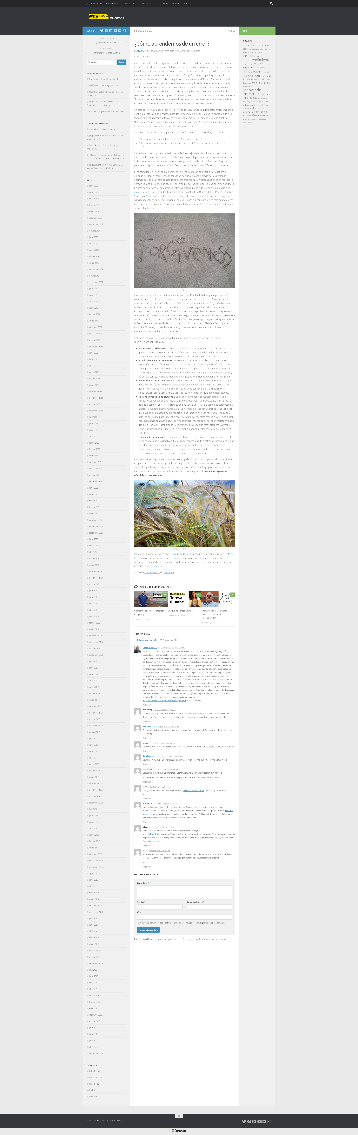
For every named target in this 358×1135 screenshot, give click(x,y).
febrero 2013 (94, 1002)
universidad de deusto (258, 119)
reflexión (255, 115)
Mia (144, 850)
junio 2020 (93, 539)
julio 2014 (93, 918)
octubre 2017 (94, 719)
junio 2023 (93, 353)
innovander (251, 75)
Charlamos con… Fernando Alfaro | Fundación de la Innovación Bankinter (214, 614)
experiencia (258, 63)
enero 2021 (94, 513)
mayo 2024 (93, 295)
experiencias (251, 67)
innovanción (266, 72)
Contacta (187, 3)
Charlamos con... (250, 52)
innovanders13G (248, 87)
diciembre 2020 (95, 520)
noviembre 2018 (96, 642)
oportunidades (248, 108)
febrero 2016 (94, 841)
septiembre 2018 (96, 655)
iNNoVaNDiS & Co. (143, 30)
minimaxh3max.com (97, 164)
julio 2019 (93, 590)
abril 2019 (93, 610)
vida (250, 122)
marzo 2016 (94, 835)
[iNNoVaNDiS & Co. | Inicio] (106, 17)
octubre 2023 (94, 340)
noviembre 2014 (96, 912)
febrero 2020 (94, 558)
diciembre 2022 (95, 391)
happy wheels (176, 717)
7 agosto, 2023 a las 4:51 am (168, 726)
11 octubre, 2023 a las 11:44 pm (163, 743)
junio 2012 (93, 1034)
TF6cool (92, 155)
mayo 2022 (93, 430)
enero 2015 (94, 899)
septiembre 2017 (96, 725)
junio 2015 (93, 879)
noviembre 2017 (96, 712)
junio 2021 (93, 487)
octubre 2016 (94, 796)
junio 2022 (93, 423)
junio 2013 (93, 976)
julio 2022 (93, 417)
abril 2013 (93, 989)
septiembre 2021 (96, 481)
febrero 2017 (94, 770)
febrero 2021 (94, 507)
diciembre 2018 (95, 635)
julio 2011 (93, 1040)
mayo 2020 (93, 545)
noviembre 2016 (96, 790)
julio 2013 (93, 969)
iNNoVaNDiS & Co (113, 3)
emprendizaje (247, 64)
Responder (147, 705)
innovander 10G (263, 79)
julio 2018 (93, 661)
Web (139, 912)
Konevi (184, 549)
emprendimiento (256, 59)
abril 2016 (93, 828)
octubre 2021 (94, 475)
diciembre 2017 (95, 706)
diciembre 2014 (95, 905)
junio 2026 (93, 185)
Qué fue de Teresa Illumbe (180, 610)
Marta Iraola (264, 101)
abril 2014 (93, 931)
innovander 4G (250, 79)
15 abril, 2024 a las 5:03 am (160, 787)
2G (246, 45)
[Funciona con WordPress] (98, 1120)
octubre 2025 (94, 230)
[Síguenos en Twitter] (101, 30)
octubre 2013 (94, 957)
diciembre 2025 (95, 218)
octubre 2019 (94, 584)
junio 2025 (93, 237)
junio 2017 (93, 745)
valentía (246, 123)
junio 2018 (93, 667)
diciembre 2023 (95, 327)
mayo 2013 (93, 982)
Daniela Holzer (152, 572)
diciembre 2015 (95, 854)
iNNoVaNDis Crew (253, 94)
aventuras (254, 49)
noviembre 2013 (96, 950)
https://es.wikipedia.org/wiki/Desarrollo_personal (164, 700)
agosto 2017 (94, 732)
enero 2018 (94, 700)
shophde (93, 129)
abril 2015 (93, 886)
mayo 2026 (93, 192)
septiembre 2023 (96, 346)
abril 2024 (93, 301)
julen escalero (254, 101)
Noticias (175, 3)
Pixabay (193, 549)
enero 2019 (94, 629)
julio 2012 (93, 1027)
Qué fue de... (261, 111)
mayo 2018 (93, 674)
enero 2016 (94, 847)
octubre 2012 (94, 1021)
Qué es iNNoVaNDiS (93, 3)
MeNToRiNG (162, 3)
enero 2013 (94, 1008)
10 (234, 30)
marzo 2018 (94, 687)
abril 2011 (93, 1047)
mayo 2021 (93, 494)
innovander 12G (249, 83)
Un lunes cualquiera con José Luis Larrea (106, 111)
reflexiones (247, 115)
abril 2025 (93, 243)
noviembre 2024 (96, 269)
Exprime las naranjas (108, 129)
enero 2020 (94, 565)
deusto (248, 56)
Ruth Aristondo (177, 553)
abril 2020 (93, 552)
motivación (263, 105)
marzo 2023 (94, 372)
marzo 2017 (94, 764)
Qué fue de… (147, 3)
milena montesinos (250, 105)
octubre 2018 (94, 648)
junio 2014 (93, 924)
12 (166, 594)
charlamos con (264, 49)
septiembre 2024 (96, 282)
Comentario (143, 883)
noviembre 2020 (96, 526)
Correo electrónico (195, 902)
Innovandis (143, 51)
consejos (260, 52)
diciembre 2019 (95, 571)
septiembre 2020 (96, 532)
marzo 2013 (94, 995)
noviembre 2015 (96, 860)
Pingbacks (169, 639)
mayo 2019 (93, 603)
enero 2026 (94, 211)
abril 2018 (93, 680)
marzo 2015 (94, 892)
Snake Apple (94, 145)
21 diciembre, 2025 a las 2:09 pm (163, 827)
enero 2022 (94, 455)
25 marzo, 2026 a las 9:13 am (159, 850)
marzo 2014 (94, 937)
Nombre (141, 902)
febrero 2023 (94, 378)
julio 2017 (93, 738)
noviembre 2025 (96, 224)
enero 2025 (94, 263)
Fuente (184, 290)
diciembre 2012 (95, 1014)
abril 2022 (93, 436)
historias (263, 68)
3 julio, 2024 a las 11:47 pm (167, 803)
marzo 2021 (94, 500)
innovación (252, 71)
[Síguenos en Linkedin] (110, 30)
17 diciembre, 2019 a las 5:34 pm (173, 648)
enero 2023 (94, 385)
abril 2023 (93, 365)
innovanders (262, 82)
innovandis (252, 89)
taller (261, 115)
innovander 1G (266, 76)
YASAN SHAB (147, 769)
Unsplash (169, 572)
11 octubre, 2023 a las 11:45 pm (171, 756)
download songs (149, 756)
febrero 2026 (94, 205)
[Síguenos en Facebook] (106, 30)
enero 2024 (94, 320)
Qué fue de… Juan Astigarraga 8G (103, 85)
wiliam (145, 743)
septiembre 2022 (96, 410)
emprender (258, 56)
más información (153, 566)
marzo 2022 (94, 442)
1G (244, 45)
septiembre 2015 (96, 867)
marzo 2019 (94, 616)
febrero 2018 (94, 693)
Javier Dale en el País (145, 191)
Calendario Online (150, 647)
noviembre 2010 (96, 1053)
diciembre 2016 (95, 783)
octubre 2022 (94, 404)
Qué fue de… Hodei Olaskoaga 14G (104, 79)
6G (253, 45)
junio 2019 (93, 597)
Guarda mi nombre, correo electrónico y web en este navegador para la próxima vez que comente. (182, 923)
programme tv (95, 135)
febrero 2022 (94, 449)
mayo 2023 (93, 359)
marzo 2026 (94, 198)
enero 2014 (94, 944)
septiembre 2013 (96, 963)
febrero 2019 (94, 622)
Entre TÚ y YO (131, 3)
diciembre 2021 (95, 462)
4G (249, 45)
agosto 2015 (94, 873)
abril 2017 (93, 757)
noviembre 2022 (96, 397)
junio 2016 (93, 815)
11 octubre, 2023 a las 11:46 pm (167, 769)
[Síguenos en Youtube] (115, 30)
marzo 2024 (94, 308)
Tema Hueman (117, 1120)
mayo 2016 (93, 822)
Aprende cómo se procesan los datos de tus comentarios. (199, 939)
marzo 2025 (94, 250)
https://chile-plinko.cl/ (152, 834)
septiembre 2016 (96, 802)
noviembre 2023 (96, 333)
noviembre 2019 (96, 577)
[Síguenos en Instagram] (124, 30)
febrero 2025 (94, 256)
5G (251, 45)
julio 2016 (93, 809)
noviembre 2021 (96, 468)
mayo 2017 (93, 751)
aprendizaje (260, 45)
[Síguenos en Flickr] (119, 30)
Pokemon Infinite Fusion (193, 790)
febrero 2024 (94, 314)
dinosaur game (149, 726)
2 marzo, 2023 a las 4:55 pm (165, 710)
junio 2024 (93, 288)
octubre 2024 (94, 275)
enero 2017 (94, 777)
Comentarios (147, 639)
